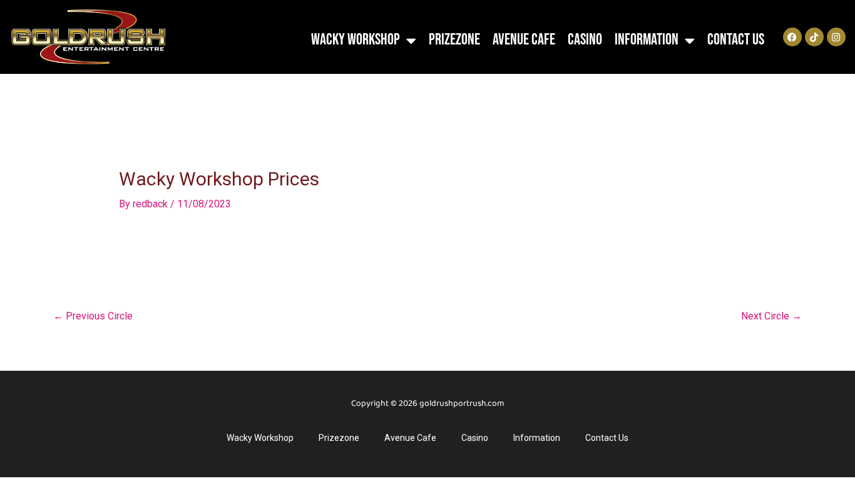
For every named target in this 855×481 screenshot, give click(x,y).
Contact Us (735, 39)
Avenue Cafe (524, 39)
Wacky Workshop (355, 39)
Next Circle (771, 316)
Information (646, 39)
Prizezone (454, 39)
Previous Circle (93, 316)
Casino (585, 39)
